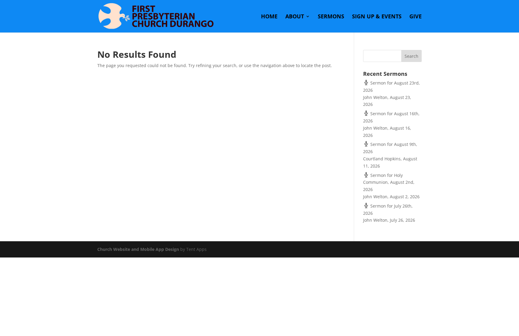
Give (415, 17)
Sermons (331, 17)
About (294, 17)
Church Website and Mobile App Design (138, 249)
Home (269, 17)
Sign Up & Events (377, 17)
